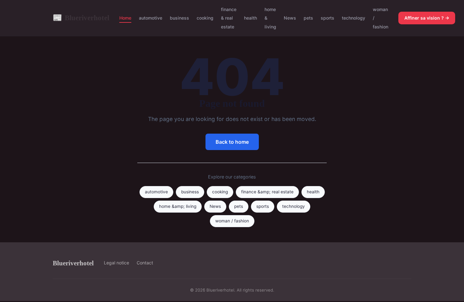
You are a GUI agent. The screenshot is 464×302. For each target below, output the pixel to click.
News (290, 18)
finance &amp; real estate (267, 191)
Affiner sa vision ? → (426, 18)
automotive (150, 18)
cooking (205, 18)
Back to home (232, 142)
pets (308, 18)
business (179, 18)
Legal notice (116, 262)
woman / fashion (232, 220)
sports (327, 18)
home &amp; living (177, 206)
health (250, 18)
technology (353, 18)
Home (125, 18)
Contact (145, 262)
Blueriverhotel (81, 18)
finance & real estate (228, 18)
